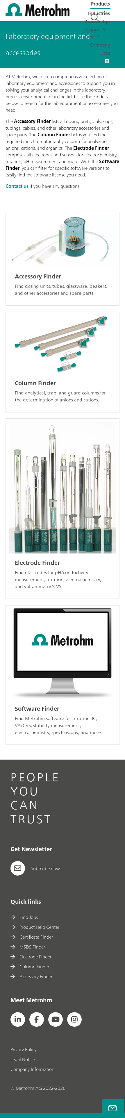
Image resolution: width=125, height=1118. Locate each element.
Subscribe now (45, 868)
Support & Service (95, 33)
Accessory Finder (35, 976)
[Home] (37, 14)
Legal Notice (22, 1059)
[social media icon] (17, 1019)
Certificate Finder (36, 936)
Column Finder (34, 966)
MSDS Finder (32, 946)
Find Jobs (28, 917)
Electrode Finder (35, 956)
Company (100, 45)
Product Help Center (39, 927)
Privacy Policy (23, 1049)
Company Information (32, 1069)
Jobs (105, 53)
